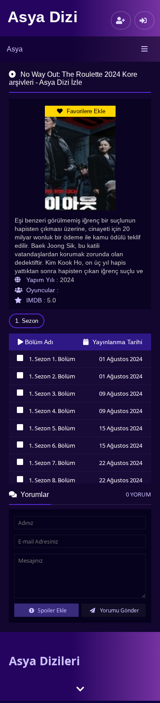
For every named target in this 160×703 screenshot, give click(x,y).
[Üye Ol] (121, 20)
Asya (15, 49)
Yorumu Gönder (119, 610)
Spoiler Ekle (51, 610)
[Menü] (145, 49)
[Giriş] (144, 20)
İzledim (20, 360)
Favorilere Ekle (85, 111)
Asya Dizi (43, 16)
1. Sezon (26, 321)
